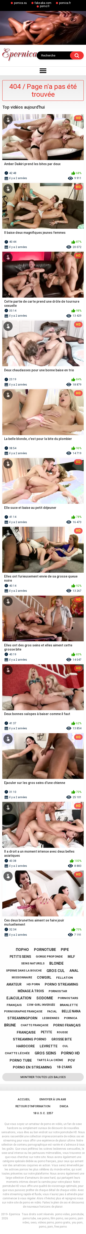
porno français (66, 1025)
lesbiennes (50, 1018)
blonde (56, 963)
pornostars (68, 998)
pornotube (45, 949)
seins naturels (32, 963)
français (14, 1005)
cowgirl (44, 977)
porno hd (70, 1053)
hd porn (33, 984)
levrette (49, 1046)
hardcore (25, 1046)
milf (71, 956)
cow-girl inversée (41, 1004)
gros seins (45, 1053)
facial (52, 1011)
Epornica (14, 1214)
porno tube (21, 1060)
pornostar (58, 991)
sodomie (44, 998)
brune (10, 1025)
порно (22, 949)
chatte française (34, 1025)
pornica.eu (20, 3)
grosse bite (61, 1039)
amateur (14, 984)
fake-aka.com (43, 3)
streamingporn (22, 1018)
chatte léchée (17, 1053)
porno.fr (45, 6)
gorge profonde (49, 956)
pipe (65, 949)
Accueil (24, 1099)
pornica (70, 1018)
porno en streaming (32, 1067)
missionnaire (22, 977)
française (26, 1032)
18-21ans (64, 1067)
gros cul (56, 971)
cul (65, 1046)
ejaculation (18, 998)
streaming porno (29, 1039)
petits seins (20, 956)
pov (71, 1060)
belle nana (71, 1011)
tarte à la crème (50, 1060)
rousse (62, 1032)
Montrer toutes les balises (43, 1077)
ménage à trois (31, 991)
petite (46, 1032)
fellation (64, 977)
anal (74, 971)
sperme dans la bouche (24, 970)
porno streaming (61, 984)
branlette (69, 1005)
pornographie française (23, 1011)
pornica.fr (65, 3)
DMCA (64, 1106)
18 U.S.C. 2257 (43, 1113)
